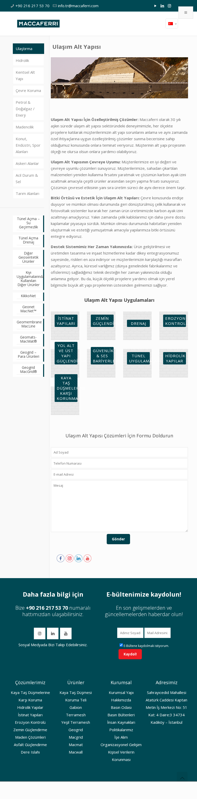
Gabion (76, 707)
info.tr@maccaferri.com (78, 5)
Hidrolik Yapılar (30, 707)
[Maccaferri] (38, 23)
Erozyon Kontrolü (30, 722)
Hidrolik (22, 60)
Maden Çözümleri (30, 737)
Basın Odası (121, 707)
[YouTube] (155, 5)
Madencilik (25, 126)
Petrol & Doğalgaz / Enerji (25, 109)
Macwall (76, 752)
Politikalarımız (121, 729)
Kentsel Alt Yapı (25, 75)
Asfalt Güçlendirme (30, 744)
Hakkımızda (121, 699)
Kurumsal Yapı (121, 692)
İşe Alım (121, 737)
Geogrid (75, 729)
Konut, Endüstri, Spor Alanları (28, 145)
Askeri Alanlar (27, 163)
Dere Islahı (30, 752)
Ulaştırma (24, 48)
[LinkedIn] (162, 5)
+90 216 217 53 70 (32, 5)
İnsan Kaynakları (121, 722)
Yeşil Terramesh (75, 722)
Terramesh (76, 714)
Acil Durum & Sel (27, 178)
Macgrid (76, 737)
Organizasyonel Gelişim (121, 744)
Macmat (76, 744)
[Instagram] (169, 5)
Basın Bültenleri (121, 714)
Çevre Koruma (28, 90)
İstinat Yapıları (30, 714)
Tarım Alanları (27, 193)
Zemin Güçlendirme (30, 729)
